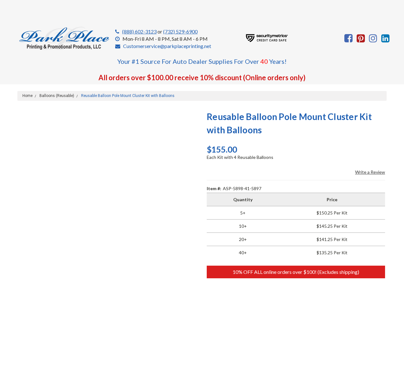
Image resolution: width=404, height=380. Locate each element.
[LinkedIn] (385, 38)
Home (27, 95)
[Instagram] (373, 38)
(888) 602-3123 (139, 31)
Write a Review (370, 172)
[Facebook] (348, 38)
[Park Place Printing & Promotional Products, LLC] (64, 38)
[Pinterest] (361, 38)
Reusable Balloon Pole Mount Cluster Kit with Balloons (128, 95)
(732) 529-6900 (180, 31)
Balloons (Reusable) (56, 95)
